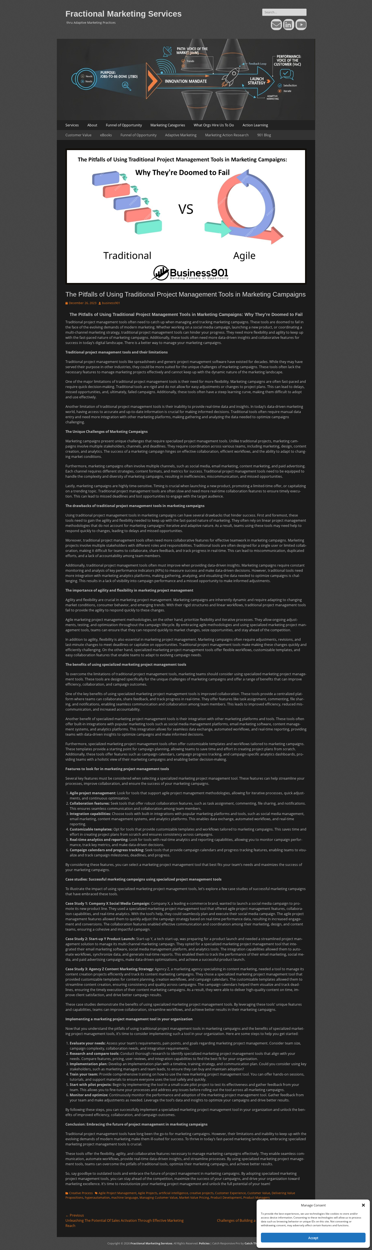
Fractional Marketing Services (123, 13)
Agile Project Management (117, 1193)
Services (72, 125)
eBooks (106, 135)
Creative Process (81, 1193)
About (92, 125)
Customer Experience (230, 1193)
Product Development (226, 1197)
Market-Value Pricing (194, 1197)
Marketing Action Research (227, 135)
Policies (204, 1243)
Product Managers (256, 1197)
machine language (124, 1197)
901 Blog (264, 135)
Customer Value (78, 135)
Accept (313, 1238)
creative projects (202, 1193)
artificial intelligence (173, 1193)
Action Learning (255, 125)
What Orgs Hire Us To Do (214, 125)
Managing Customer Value (159, 1197)
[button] (363, 1205)
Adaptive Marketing (181, 135)
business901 (111, 303)
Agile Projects (147, 1193)
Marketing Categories (167, 125)
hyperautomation (97, 1197)
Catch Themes (255, 1243)
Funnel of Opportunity (124, 125)
